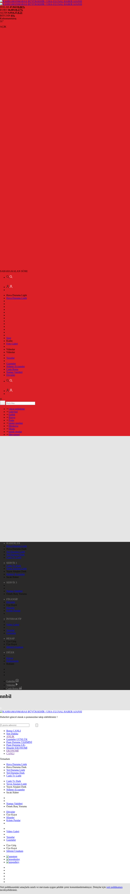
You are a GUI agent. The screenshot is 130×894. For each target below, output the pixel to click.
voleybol (13, 411)
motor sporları (15, 423)
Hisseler (10, 607)
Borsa (13, 730)
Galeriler (11, 681)
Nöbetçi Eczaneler (15, 366)
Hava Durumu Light (16, 298)
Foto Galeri (12, 343)
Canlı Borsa (12, 369)
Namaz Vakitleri (14, 372)
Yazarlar (10, 358)
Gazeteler (11, 363)
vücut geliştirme (16, 409)
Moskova (13, 426)
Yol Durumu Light (15, 551)
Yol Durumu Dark (15, 554)
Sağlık (11, 414)
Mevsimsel (14, 434)
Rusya (11, 417)
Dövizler (10, 375)
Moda (11, 428)
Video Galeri (12, 624)
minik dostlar (15, 431)
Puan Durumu (19, 742)
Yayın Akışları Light (16, 568)
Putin (11, 420)
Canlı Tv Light (13, 557)
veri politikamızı (114, 887)
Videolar (11, 685)
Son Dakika (12, 733)
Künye (9, 658)
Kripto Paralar (13, 610)
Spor (8, 338)
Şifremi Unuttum (14, 647)
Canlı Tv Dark (13, 565)
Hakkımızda (12, 661)
